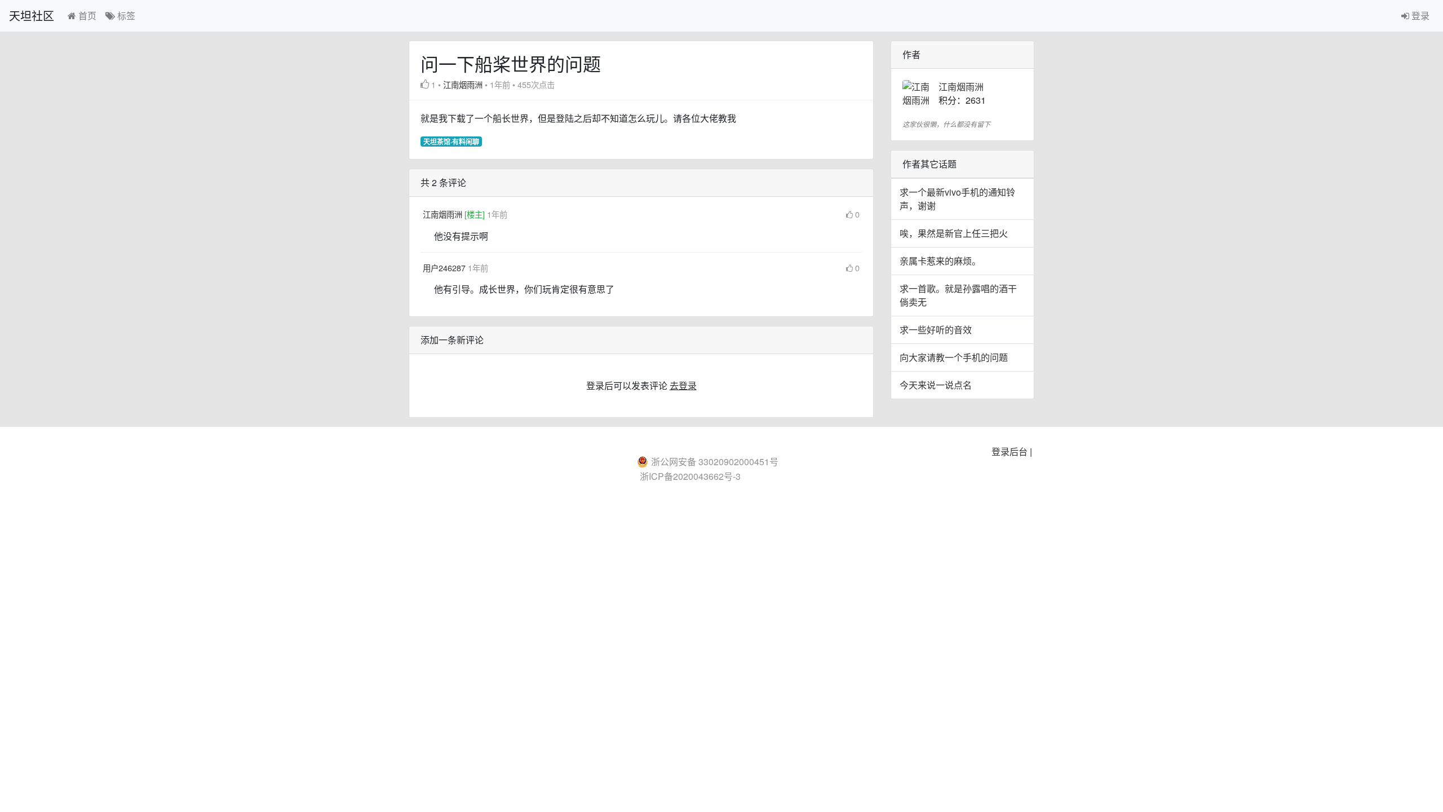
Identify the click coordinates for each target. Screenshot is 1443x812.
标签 (125, 15)
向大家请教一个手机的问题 (954, 357)
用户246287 (445, 267)
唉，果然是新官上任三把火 (954, 233)
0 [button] (857, 214)
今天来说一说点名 (936, 384)
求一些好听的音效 (936, 329)
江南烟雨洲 (463, 84)
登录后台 (1009, 451)
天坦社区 (31, 15)
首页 (86, 15)
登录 (1419, 15)
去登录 (683, 385)
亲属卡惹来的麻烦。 (940, 260)
